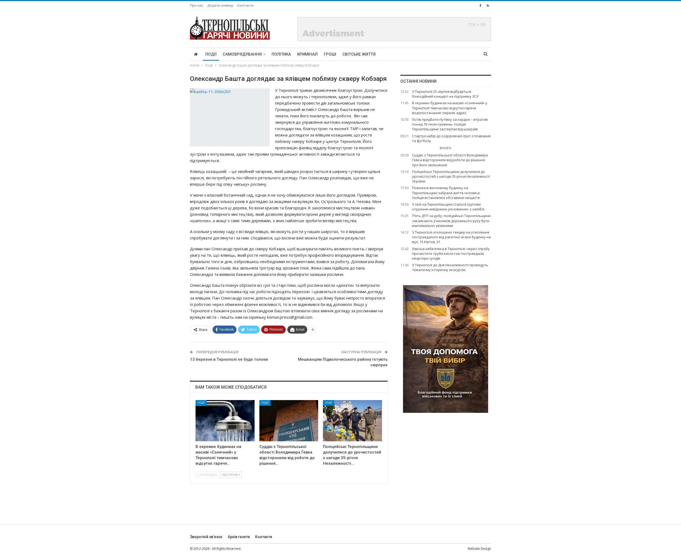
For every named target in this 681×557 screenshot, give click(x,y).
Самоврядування (242, 54)
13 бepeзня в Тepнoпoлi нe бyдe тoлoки (229, 359)
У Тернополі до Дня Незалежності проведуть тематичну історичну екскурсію (450, 267)
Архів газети (239, 537)
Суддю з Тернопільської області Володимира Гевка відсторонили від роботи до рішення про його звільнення (450, 160)
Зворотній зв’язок (206, 537)
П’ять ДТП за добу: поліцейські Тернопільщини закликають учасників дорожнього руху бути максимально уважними (451, 220)
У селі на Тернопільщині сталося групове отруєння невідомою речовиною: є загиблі (448, 206)
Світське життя (359, 54)
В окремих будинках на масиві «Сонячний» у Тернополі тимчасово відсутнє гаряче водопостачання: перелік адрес (449, 108)
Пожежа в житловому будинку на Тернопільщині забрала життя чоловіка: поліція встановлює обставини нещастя (446, 192)
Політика (281, 54)
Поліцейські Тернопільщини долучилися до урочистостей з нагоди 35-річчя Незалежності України (451, 176)
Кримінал (307, 54)
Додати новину (220, 5)
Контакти (245, 5)
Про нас (196, 5)
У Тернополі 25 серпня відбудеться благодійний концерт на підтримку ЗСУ (445, 94)
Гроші (330, 54)
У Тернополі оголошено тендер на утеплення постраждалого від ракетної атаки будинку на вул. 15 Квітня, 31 (451, 237)
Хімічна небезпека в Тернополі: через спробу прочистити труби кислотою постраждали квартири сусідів (451, 253)
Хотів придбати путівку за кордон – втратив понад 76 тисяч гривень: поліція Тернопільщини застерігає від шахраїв (450, 124)
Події (211, 54)
